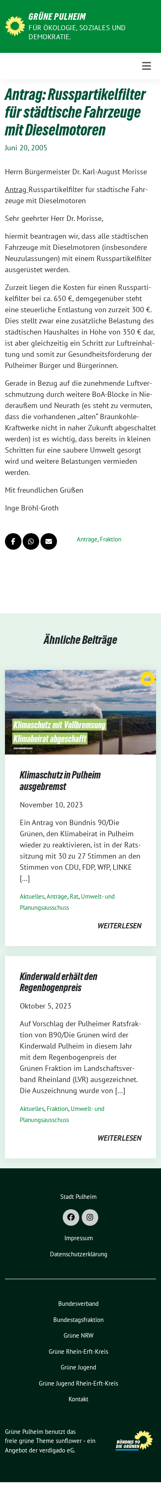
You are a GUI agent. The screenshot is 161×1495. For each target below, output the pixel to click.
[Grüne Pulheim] (15, 25)
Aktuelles (32, 896)
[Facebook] (71, 1217)
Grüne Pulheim (57, 16)
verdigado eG (56, 1450)
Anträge (87, 539)
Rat (74, 896)
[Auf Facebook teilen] (13, 541)
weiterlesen (119, 925)
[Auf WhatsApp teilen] (31, 541)
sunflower (69, 1441)
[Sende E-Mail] (48, 541)
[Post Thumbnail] (80, 711)
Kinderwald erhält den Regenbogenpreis (58, 982)
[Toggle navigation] (146, 66)
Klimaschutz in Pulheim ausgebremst (60, 780)
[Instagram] (90, 1217)
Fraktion (110, 539)
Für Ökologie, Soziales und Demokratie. (76, 32)
